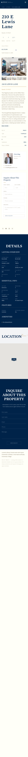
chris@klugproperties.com (11, 167)
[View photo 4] (19, 78)
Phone (5, 198)
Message (6, 204)
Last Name (17, 184)
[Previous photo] (4, 66)
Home (3, 7)
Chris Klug (17, 154)
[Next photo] (23, 66)
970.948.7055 (8, 165)
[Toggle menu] (25, 2)
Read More (5, 126)
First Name (7, 184)
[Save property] (16, 50)
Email (5, 191)
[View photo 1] (4, 78)
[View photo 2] (9, 78)
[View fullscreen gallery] (24, 59)
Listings (8, 7)
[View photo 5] (24, 78)
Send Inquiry (9, 215)
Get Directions (24, 335)
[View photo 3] (14, 78)
